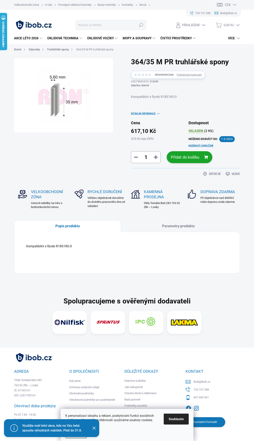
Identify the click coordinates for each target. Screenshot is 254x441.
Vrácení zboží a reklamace (140, 393)
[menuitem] (28, 38)
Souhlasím (176, 419)
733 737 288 (201, 389)
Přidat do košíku (185, 157)
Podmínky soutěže (135, 405)
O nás (48, 4)
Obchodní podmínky (81, 393)
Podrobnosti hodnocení (189, 74)
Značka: (140, 85)
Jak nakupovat (133, 387)
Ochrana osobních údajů (84, 387)
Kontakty (127, 4)
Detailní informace (143, 113)
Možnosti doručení (201, 145)
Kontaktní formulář (205, 422)
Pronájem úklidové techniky (75, 4)
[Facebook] (188, 407)
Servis (142, 4)
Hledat (141, 25)
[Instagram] (196, 407)
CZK (228, 5)
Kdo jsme (75, 380)
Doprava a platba (135, 380)
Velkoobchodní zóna (26, 4)
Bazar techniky (107, 4)
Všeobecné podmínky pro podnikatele (92, 399)
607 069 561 (201, 397)
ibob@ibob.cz (201, 381)
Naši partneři (132, 399)
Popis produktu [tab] (67, 226)
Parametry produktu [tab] (178, 226)
